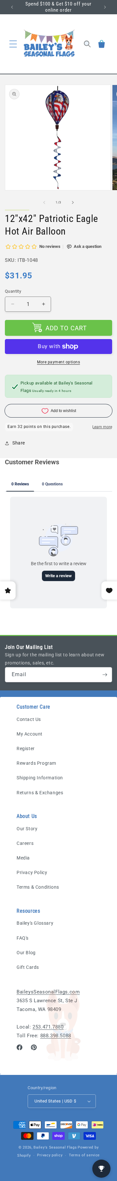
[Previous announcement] (12, 7)
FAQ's (23, 938)
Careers (25, 843)
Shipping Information (40, 777)
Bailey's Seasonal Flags (55, 1147)
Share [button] (18, 442)
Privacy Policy (32, 872)
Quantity (13, 291)
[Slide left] (44, 202)
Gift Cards (28, 967)
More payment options (58, 362)
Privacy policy (49, 1155)
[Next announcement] (105, 7)
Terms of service (84, 1155)
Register (26, 748)
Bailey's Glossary (35, 923)
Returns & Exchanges (40, 792)
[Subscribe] (105, 674)
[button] (13, 44)
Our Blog (26, 952)
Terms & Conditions (38, 887)
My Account (30, 734)
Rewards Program (36, 763)
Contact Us (29, 719)
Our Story (27, 828)
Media (23, 857)
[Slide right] (73, 202)
